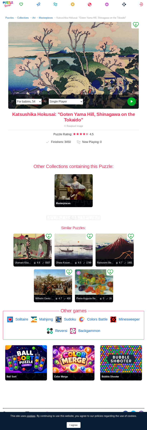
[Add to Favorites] (135, 25)
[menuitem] (21, 4)
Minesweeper (129, 319)
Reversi (60, 331)
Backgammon (88, 331)
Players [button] (55, 4)
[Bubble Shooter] (121, 359)
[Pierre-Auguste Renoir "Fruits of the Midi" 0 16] (94, 282)
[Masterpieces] (73, 187)
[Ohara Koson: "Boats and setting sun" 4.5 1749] (73, 246)
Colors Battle (97, 319)
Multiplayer (38, 4)
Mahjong (45, 319)
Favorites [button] (21, 4)
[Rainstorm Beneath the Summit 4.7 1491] (115, 246)
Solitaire (21, 319)
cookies (31, 415)
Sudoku (69, 319)
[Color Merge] (73, 359)
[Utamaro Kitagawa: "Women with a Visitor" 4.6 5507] (32, 246)
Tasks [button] (73, 4)
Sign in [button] (141, 4)
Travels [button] (90, 4)
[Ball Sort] (26, 359)
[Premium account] (107, 4)
